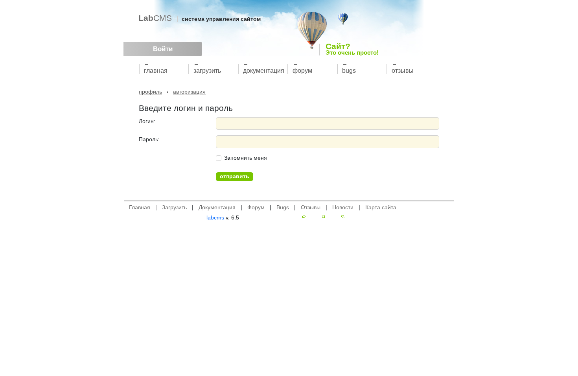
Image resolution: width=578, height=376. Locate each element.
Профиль (150, 91)
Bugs (349, 70)
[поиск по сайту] (342, 216)
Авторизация (189, 91)
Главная (156, 70)
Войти (163, 49)
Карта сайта (380, 207)
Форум (302, 70)
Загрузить (207, 70)
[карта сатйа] (323, 216)
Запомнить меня (245, 158)
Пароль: (149, 139)
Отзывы (403, 70)
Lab (155, 17)
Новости (342, 207)
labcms (215, 217)
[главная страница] (304, 216)
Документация (263, 70)
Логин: (147, 121)
